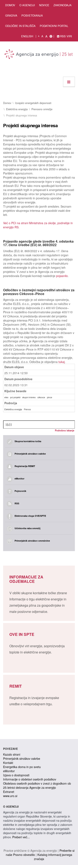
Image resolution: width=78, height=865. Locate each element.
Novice (44, 5)
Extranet (8, 792)
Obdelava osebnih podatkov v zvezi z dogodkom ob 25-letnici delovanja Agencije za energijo (37, 785)
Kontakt (8, 763)
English (27, 36)
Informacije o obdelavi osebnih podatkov (29, 779)
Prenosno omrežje (41, 109)
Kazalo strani (11, 754)
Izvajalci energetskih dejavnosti (33, 103)
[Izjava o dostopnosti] (50, 36)
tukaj (61, 362)
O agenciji (27, 5)
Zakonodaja (62, 5)
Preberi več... (21, 837)
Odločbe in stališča (20, 26)
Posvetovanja (32, 15)
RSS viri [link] (65, 36)
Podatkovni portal (54, 26)
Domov (10, 5)
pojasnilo (62, 276)
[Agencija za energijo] (39, 54)
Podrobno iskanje (64, 430)
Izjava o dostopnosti (16, 775)
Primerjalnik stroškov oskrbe (21, 758)
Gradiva (11, 15)
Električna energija (17, 109)
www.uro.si (10, 796)
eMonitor (9, 771)
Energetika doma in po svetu (22, 767)
